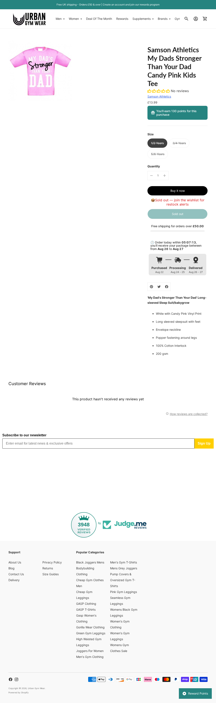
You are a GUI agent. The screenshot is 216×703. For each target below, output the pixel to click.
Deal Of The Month (99, 18)
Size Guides (50, 574)
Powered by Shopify (18, 692)
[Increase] (164, 175)
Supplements (141, 18)
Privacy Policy (52, 562)
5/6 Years (157, 154)
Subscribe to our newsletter (24, 435)
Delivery (14, 580)
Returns (47, 568)
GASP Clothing (86, 603)
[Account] (195, 18)
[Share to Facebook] (166, 286)
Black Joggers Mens (90, 562)
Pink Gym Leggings (123, 592)
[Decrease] (151, 175)
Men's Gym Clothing (90, 657)
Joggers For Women (90, 651)
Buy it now (177, 190)
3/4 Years (179, 143)
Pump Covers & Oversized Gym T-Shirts (122, 580)
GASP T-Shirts (86, 609)
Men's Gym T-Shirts (123, 562)
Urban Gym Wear (36, 688)
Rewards (122, 18)
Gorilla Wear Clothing (90, 627)
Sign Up (204, 443)
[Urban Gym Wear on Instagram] (16, 679)
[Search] (186, 18)
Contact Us (16, 574)
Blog (11, 568)
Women (74, 18)
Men (59, 18)
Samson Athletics (159, 96)
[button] (159, 91)
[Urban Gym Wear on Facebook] (10, 679)
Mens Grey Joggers (123, 568)
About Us (14, 562)
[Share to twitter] (159, 286)
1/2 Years (157, 143)
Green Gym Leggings (90, 633)
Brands (162, 18)
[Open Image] (40, 69)
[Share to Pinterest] (151, 286)
